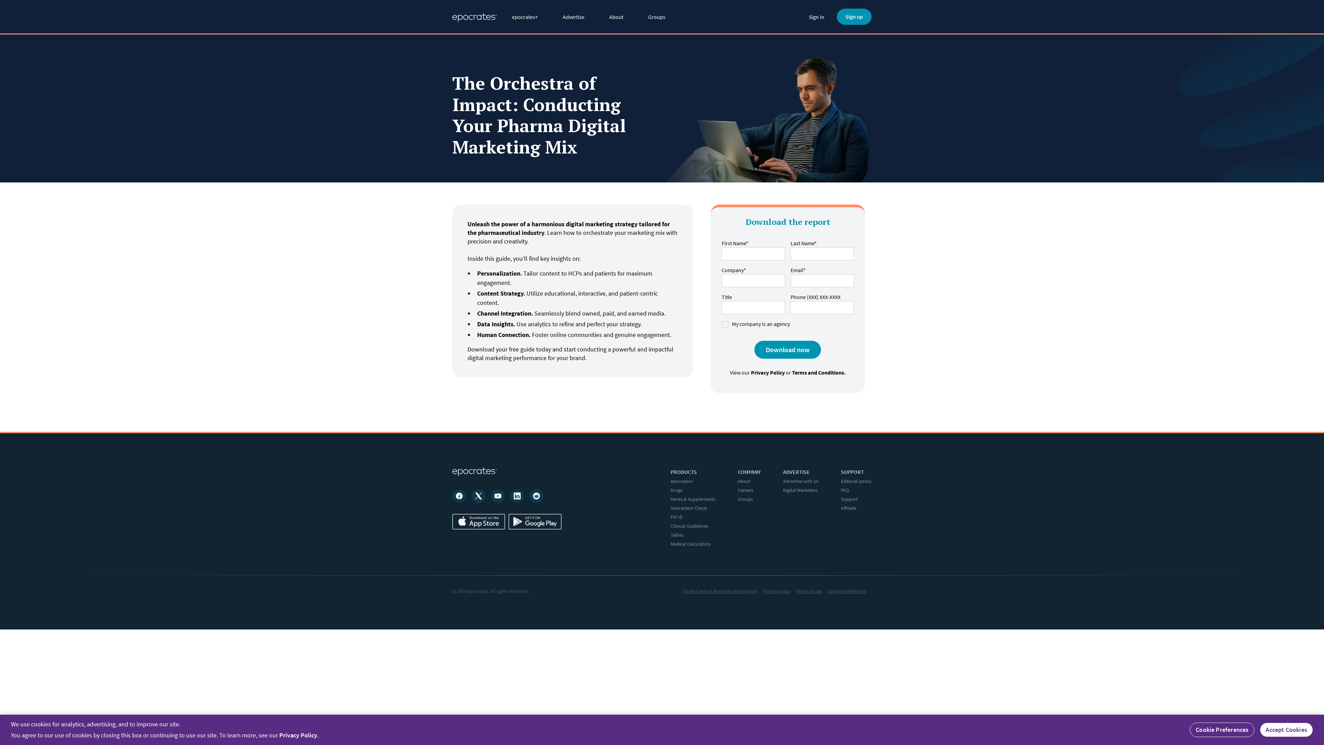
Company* (734, 270)
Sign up (854, 16)
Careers (745, 490)
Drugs (677, 490)
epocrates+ (525, 16)
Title (727, 297)
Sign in (816, 16)
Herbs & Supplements (693, 499)
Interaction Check (689, 508)
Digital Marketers (800, 490)
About (616, 16)
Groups (656, 16)
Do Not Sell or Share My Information (720, 591)
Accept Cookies (1286, 730)
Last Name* (804, 243)
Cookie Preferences (846, 591)
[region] (662, 730)
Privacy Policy (298, 735)
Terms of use (809, 591)
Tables (677, 535)
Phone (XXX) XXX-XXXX (816, 297)
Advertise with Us (801, 481)
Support (849, 499)
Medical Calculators (691, 544)
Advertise (573, 16)
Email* (798, 270)
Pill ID (677, 517)
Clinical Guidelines (689, 526)
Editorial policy (856, 481)
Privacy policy (777, 591)
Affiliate (848, 508)
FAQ (845, 490)
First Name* (735, 243)
